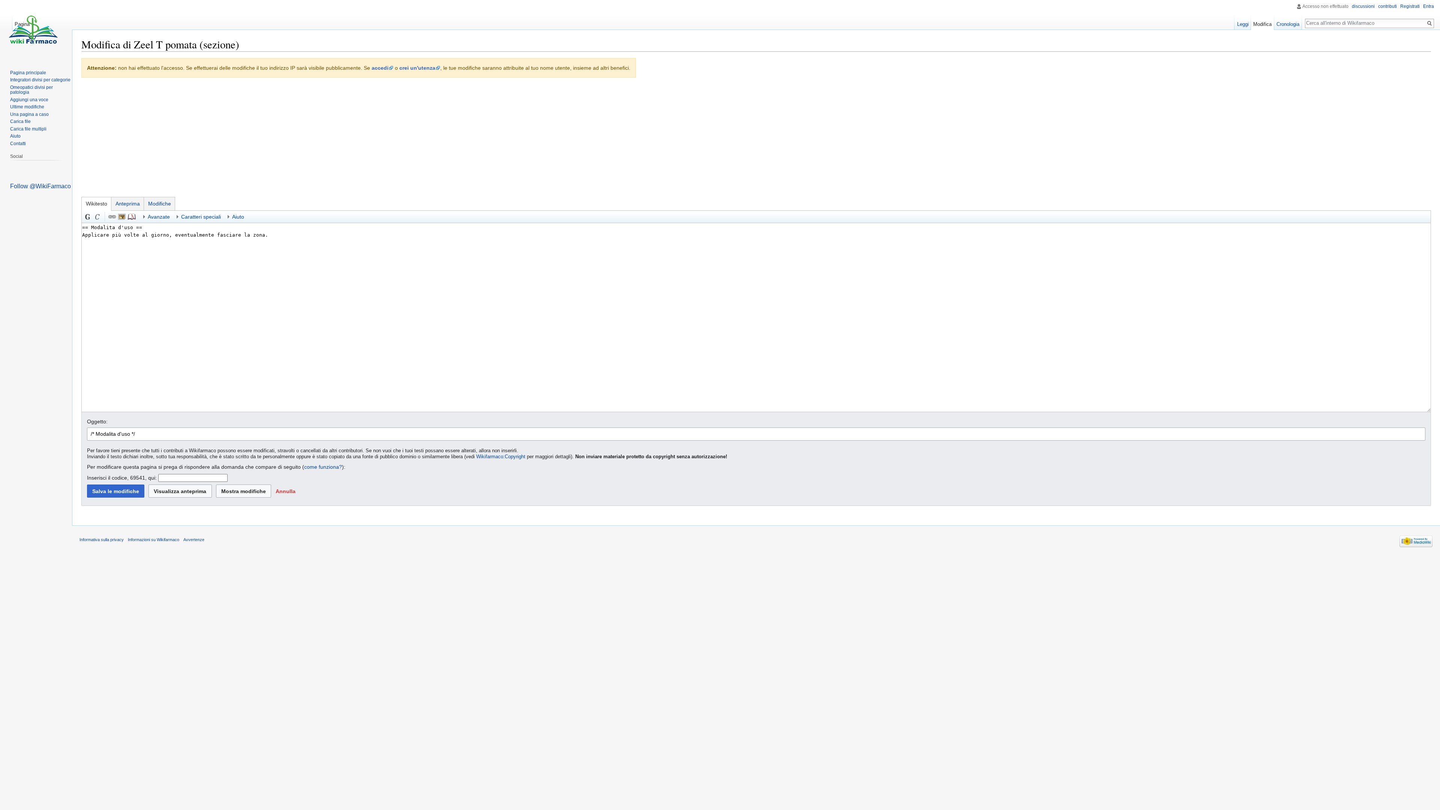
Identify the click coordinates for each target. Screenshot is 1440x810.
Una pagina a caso (29, 114)
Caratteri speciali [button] (201, 217)
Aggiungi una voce (29, 99)
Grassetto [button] (88, 217)
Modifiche (159, 204)
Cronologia (1287, 24)
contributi (1387, 6)
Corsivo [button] (97, 217)
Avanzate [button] (159, 217)
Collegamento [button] (112, 217)
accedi (380, 68)
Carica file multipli (28, 129)
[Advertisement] (756, 139)
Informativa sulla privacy (102, 539)
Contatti (18, 143)
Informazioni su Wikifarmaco (153, 539)
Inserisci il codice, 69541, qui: (122, 478)
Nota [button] (131, 217)
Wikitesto (96, 204)
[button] (285, 491)
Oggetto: (97, 421)
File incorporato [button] (122, 217)
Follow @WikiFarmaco (40, 186)
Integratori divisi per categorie (40, 79)
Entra (1428, 6)
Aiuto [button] (238, 217)
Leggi (1243, 24)
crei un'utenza (417, 68)
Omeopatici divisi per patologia (31, 90)
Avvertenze (193, 539)
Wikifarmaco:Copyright (500, 456)
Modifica (1262, 24)
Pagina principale (28, 72)
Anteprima (128, 204)
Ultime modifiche (27, 107)
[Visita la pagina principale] (33, 30)
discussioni (1363, 6)
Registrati (1410, 6)
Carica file (20, 121)
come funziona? (323, 467)
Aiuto (15, 136)
